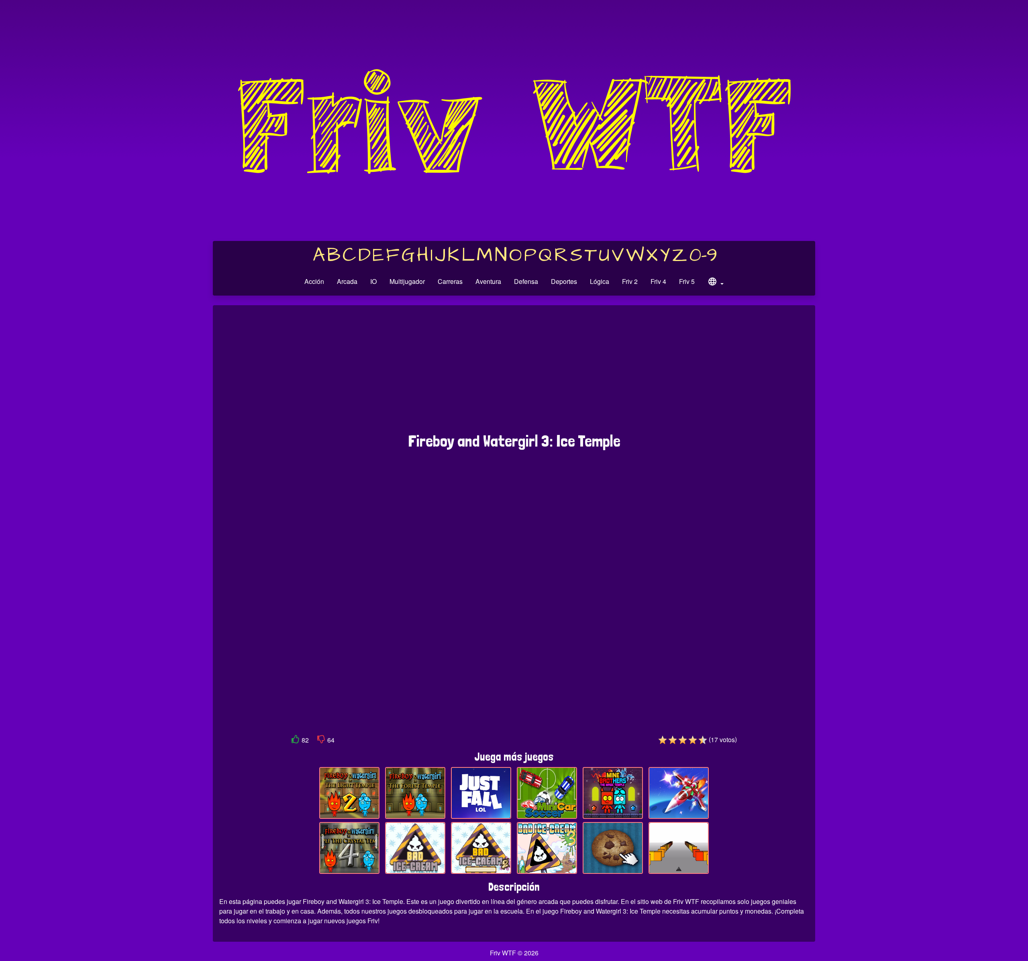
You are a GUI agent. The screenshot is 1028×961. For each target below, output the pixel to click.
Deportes (564, 281)
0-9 (703, 255)
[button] (715, 282)
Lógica (599, 281)
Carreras (450, 281)
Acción (314, 281)
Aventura (488, 281)
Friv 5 (687, 281)
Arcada (347, 281)
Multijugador (407, 281)
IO (373, 281)
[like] (295, 741)
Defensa (526, 281)
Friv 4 (658, 281)
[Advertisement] (514, 373)
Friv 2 (630, 281)
